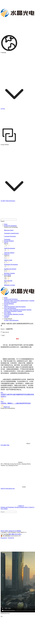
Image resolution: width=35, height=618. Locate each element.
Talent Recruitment (20, 306)
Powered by (4, 538)
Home (5, 224)
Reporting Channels (16, 311)
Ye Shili (3, 200)
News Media (7, 274)
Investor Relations (9, 241)
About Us (6, 254)
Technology (13, 302)
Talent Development (9, 306)
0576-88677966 (5, 445)
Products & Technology (10, 225)
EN (4, 108)
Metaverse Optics (8, 300)
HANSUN (11, 538)
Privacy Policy (4, 530)
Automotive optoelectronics (21, 300)
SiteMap (18, 530)
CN (2, 108)
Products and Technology (11, 299)
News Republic (8, 314)
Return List (7, 406)
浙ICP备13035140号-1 (15, 534)
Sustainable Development (19, 309)
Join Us (6, 242)
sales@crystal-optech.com (8, 488)
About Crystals (8, 309)
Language (6, 315)
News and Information (10, 308)
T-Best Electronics (10, 200)
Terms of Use (12, 530)
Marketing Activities (18, 314)
